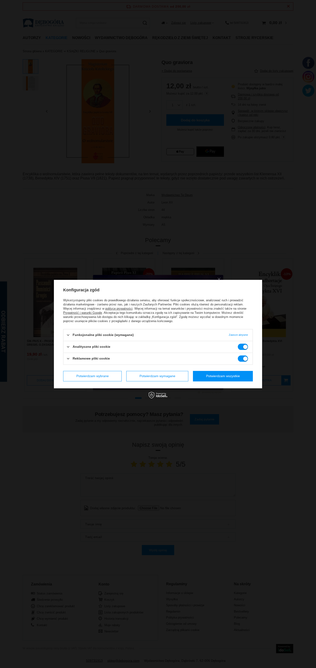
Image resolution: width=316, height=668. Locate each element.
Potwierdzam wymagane (157, 376)
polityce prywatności (119, 308)
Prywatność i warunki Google (82, 312)
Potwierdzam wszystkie (223, 376)
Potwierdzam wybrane (92, 376)
